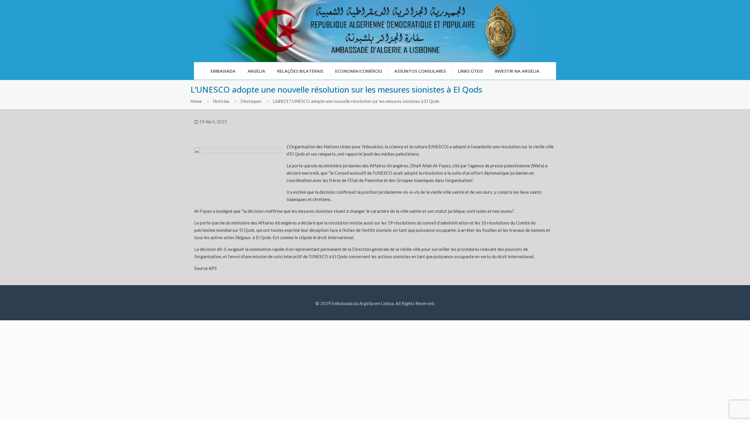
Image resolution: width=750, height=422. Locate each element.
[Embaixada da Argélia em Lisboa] (375, 31)
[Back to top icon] (722, 410)
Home (196, 101)
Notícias (221, 101)
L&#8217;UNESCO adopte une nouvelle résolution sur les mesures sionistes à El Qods (356, 101)
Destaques (251, 101)
